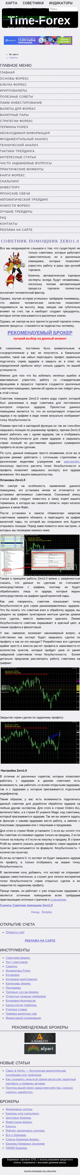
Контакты (8, 223)
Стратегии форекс (16, 121)
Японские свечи (15, 193)
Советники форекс (18, 957)
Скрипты (11, 966)
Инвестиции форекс (19, 1122)
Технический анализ (19, 145)
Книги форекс (12, 175)
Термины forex (14, 127)
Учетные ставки (16, 1009)
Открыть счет (15, 932)
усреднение (58, 899)
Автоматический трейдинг (24, 199)
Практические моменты (22, 169)
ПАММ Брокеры (16, 1148)
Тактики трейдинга (17, 151)
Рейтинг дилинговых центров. (25, 1130)
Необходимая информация (25, 133)
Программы (13, 987)
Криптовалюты (13, 90)
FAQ (3, 217)
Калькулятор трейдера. (21, 1005)
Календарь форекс (18, 983)
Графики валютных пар (21, 1013)
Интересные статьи (18, 157)
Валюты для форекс (18, 108)
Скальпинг (9, 181)
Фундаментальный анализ (24, 139)
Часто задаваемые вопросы (26, 163)
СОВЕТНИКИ (33, 3)
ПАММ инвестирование (21, 102)
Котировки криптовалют (21, 979)
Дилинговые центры (19, 1109)
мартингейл (71, 461)
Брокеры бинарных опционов (25, 1143)
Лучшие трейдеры (16, 211)
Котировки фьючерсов (21, 1000)
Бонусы (11, 1126)
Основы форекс (14, 78)
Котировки (12, 975)
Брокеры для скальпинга (22, 1113)
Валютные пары (14, 115)
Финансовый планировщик (23, 1018)
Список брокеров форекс (22, 1139)
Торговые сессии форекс (22, 992)
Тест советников (17, 962)
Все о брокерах (16, 1135)
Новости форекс (15, 205)
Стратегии (16, 9)
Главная (7, 72)
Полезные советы (16, 96)
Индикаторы (60, 3)
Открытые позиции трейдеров (26, 996)
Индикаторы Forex (18, 970)
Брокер (39, 9)
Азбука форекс (13, 84)
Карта (11, 3)
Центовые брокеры (18, 1117)
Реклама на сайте (16, 229)
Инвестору (10, 187)
